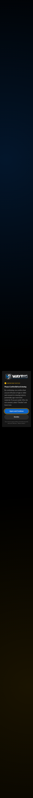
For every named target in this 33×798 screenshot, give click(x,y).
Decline (16, 417)
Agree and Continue (17, 411)
